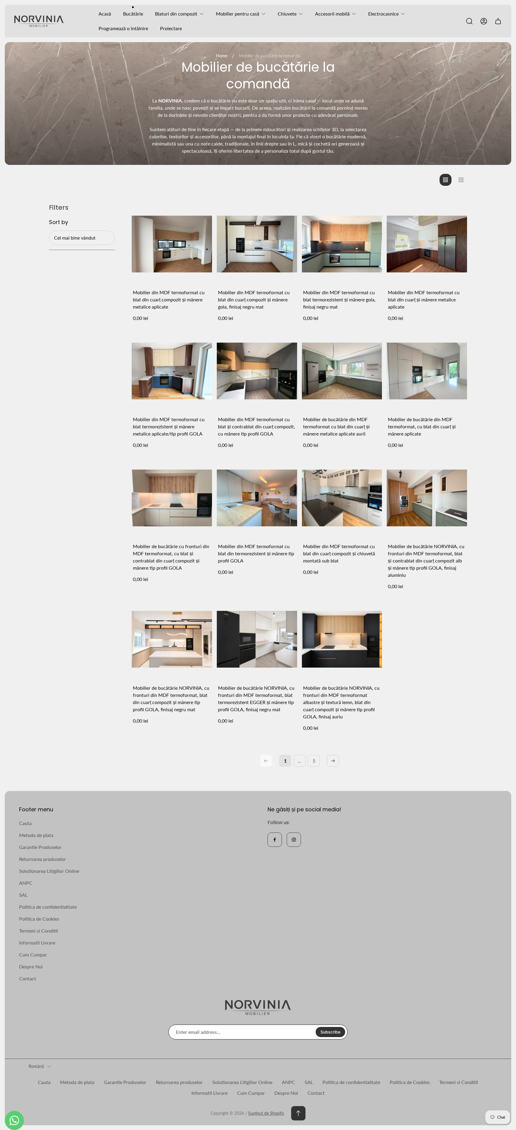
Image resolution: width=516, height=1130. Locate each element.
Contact (27, 978)
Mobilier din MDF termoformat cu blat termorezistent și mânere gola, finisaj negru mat (339, 299)
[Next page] (333, 761)
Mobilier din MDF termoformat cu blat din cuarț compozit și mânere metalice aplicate (169, 299)
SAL (23, 895)
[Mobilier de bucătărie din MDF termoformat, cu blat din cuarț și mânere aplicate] (427, 371)
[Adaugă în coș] (200, 215)
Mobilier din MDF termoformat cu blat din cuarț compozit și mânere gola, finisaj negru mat (254, 299)
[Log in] (483, 21)
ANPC (25, 883)
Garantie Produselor (40, 847)
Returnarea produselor (42, 859)
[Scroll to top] (298, 1113)
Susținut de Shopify (266, 1113)
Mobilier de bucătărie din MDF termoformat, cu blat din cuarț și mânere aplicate (422, 426)
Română (36, 1066)
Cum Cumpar (33, 954)
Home (221, 55)
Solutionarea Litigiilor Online (49, 871)
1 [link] (285, 760)
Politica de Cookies (39, 919)
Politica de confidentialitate (48, 907)
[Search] (469, 21)
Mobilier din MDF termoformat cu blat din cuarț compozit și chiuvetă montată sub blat (339, 553)
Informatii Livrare (37, 942)
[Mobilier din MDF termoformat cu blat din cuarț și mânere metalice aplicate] (427, 244)
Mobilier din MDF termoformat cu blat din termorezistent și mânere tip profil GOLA (256, 553)
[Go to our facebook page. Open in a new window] (275, 839)
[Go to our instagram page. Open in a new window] (294, 839)
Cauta (25, 823)
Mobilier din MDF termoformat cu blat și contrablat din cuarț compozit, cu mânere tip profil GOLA (256, 426)
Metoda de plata (36, 835)
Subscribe (330, 1031)
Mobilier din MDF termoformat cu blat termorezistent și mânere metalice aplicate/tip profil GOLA (169, 426)
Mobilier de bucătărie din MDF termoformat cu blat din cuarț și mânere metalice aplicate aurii (336, 426)
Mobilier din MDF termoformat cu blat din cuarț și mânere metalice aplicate (424, 299)
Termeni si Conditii (38, 930)
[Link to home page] (258, 1007)
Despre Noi (31, 966)
